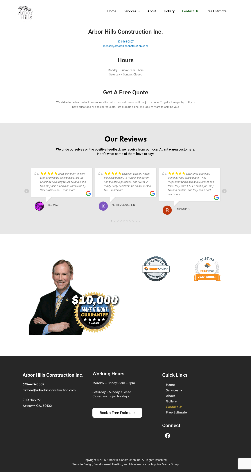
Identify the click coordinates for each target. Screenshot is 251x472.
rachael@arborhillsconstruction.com (125, 46)
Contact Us (190, 11)
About (151, 11)
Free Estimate (216, 11)
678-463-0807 (125, 41)
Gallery (169, 11)
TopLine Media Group (165, 464)
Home (111, 11)
